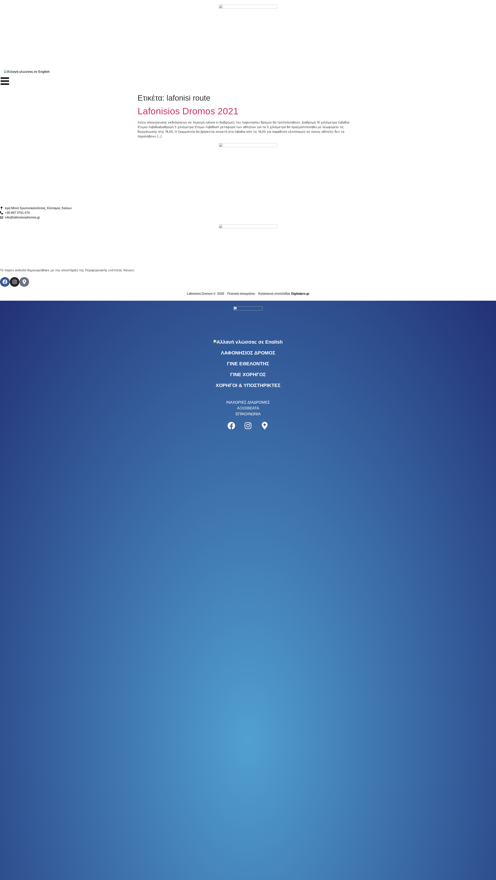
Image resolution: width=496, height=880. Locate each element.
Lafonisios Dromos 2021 (188, 111)
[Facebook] (5, 282)
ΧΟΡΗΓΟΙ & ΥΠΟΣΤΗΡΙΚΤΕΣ (248, 385)
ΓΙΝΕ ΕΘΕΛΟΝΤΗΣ (248, 363)
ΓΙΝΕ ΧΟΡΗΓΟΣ (248, 374)
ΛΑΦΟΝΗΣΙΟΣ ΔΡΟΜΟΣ (248, 352)
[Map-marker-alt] (24, 282)
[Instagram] (14, 282)
